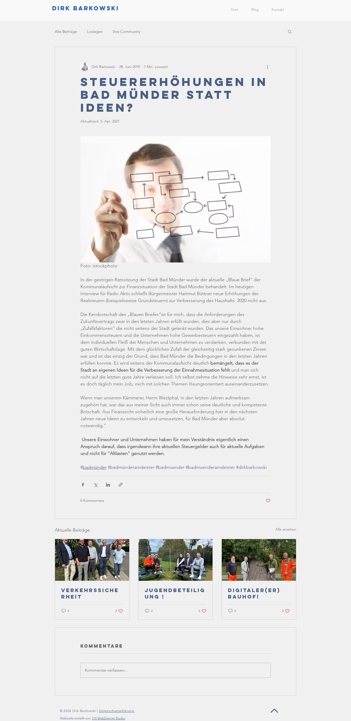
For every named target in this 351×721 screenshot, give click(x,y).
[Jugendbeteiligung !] (175, 560)
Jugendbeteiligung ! (175, 593)
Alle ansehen (285, 529)
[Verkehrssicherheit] (92, 560)
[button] (289, 31)
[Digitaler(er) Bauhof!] (259, 560)
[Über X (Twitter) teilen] (95, 484)
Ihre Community (126, 31)
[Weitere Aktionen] (267, 67)
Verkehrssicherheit (90, 593)
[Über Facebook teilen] (82, 484)
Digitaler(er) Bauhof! (254, 593)
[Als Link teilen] (120, 484)
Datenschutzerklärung (117, 711)
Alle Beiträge (66, 31)
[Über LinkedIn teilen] (108, 484)
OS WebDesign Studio (108, 718)
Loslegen (95, 31)
